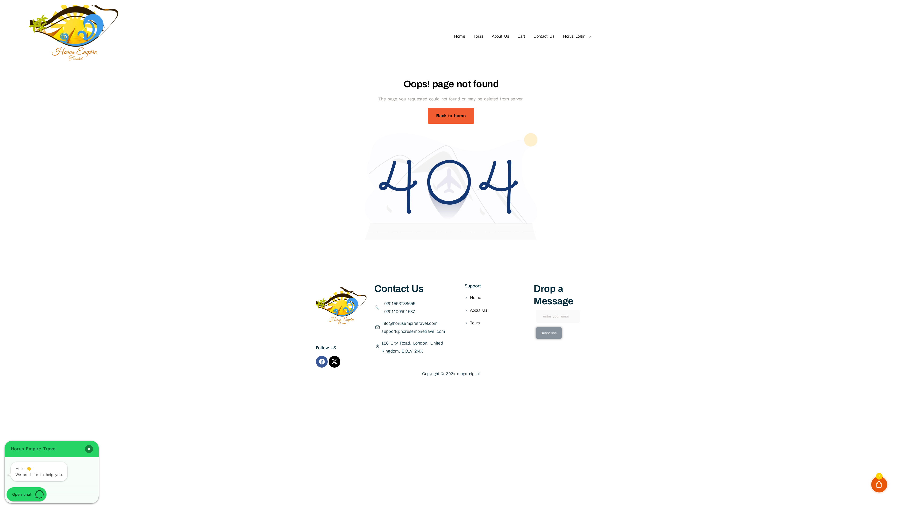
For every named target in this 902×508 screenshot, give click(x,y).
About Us (500, 36)
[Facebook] (322, 362)
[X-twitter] (334, 362)
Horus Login (574, 36)
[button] (89, 449)
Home (459, 36)
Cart (521, 36)
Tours (478, 36)
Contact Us (543, 36)
